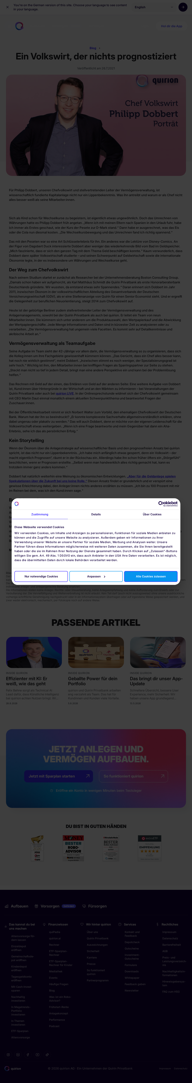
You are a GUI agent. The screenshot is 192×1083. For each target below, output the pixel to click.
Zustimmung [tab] (39, 514)
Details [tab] (96, 514)
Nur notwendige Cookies (41, 576)
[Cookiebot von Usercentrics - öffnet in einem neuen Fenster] (161, 504)
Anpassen (94, 576)
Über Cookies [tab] (152, 514)
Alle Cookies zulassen (151, 576)
